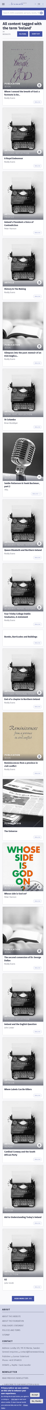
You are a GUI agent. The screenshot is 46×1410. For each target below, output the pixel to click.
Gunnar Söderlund (21, 1356)
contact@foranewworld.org (32, 1352)
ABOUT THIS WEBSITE (11, 1316)
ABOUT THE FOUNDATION (13, 1321)
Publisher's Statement (13, 1325)
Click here (14, 1399)
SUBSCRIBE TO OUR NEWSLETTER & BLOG (21, 1384)
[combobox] (40, 4)
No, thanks (36, 1401)
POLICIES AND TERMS (11, 1330)
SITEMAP (6, 1335)
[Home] (17, 4)
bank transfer (25, 1365)
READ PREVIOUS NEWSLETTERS (15, 1378)
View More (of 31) (23, 1299)
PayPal (14, 1365)
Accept (35, 1395)
